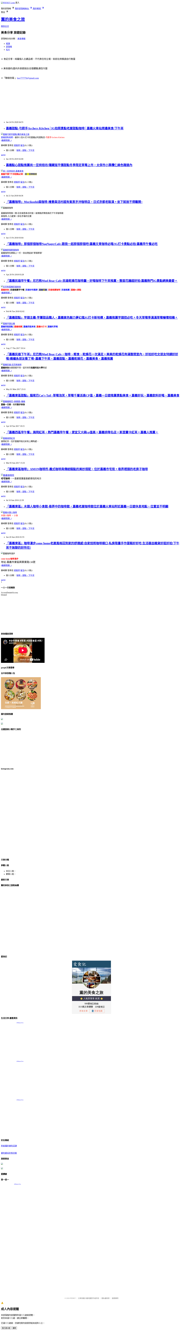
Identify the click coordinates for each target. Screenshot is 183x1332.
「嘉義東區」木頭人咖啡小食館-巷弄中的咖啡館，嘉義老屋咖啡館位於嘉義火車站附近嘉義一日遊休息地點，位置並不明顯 (87, 506)
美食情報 (21, 39)
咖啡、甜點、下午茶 (25, 150)
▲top (3, 155)
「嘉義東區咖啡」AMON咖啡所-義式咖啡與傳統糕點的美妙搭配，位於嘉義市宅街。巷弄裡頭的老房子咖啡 (77, 469)
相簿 (8, 44)
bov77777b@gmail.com (28, 78)
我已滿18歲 (6, 1328)
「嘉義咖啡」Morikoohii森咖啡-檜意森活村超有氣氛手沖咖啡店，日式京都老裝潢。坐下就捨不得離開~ (74, 201)
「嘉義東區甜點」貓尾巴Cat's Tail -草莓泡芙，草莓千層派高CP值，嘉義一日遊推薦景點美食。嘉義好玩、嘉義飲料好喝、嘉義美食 (92, 395)
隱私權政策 (105, 1298)
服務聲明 (115, 1298)
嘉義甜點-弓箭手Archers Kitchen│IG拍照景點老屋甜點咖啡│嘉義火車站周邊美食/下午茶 (64, 128)
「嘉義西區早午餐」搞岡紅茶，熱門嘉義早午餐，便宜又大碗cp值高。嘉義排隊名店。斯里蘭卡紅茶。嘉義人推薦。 (82, 432)
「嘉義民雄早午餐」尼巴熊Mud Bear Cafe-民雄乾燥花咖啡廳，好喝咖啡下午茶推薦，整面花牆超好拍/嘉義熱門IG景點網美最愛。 (92, 280)
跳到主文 (5, 26)
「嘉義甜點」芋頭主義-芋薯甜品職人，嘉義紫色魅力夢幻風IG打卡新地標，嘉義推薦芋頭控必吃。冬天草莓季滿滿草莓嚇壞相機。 (92, 317)
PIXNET (73, 1298)
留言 (22, 145)
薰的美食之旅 (13, 19)
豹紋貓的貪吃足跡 (9, 1146)
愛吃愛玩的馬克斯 (9, 1153)
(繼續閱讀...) (6, 140)
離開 (14, 1328)
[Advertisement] (75, 101)
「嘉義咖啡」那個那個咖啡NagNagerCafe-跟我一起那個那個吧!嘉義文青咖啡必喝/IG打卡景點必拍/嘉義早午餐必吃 (82, 244)
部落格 (9, 47)
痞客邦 (17, 145)
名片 (8, 50)
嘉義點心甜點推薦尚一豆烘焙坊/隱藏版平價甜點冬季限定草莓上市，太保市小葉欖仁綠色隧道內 (69, 165)
